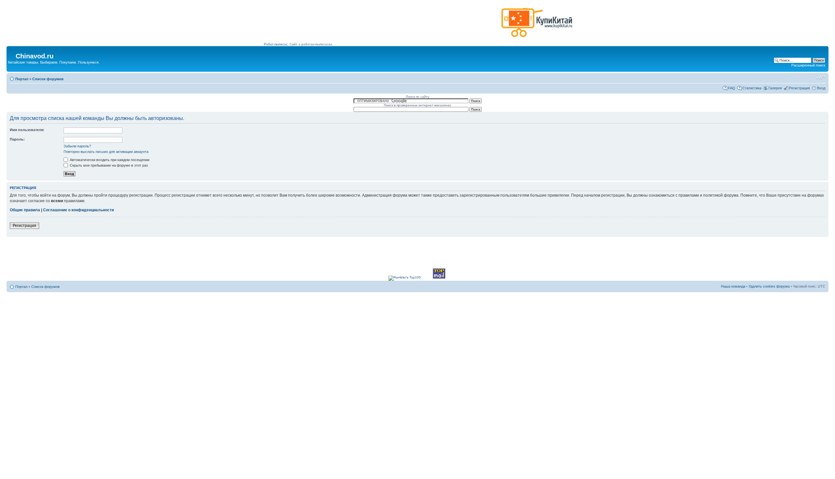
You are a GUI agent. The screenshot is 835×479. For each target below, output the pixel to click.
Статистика (751, 88)
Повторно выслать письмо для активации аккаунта (106, 152)
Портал (21, 79)
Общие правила (25, 210)
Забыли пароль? (77, 146)
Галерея (775, 88)
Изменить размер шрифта (820, 78)
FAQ (731, 88)
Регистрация (799, 88)
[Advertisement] (381, 25)
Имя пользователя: (27, 130)
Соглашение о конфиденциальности (78, 210)
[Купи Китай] (537, 38)
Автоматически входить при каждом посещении (109, 160)
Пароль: (17, 139)
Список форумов (48, 79)
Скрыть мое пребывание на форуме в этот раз (108, 165)
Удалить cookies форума (769, 286)
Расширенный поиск (808, 65)
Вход (821, 88)
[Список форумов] (12, 54)
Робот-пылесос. (276, 44)
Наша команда (733, 286)
